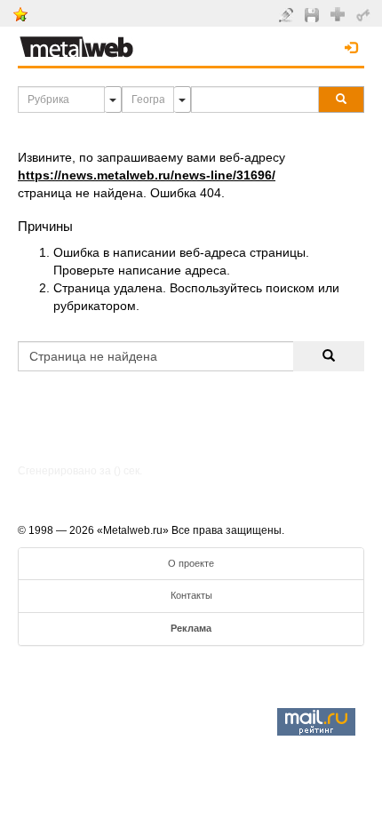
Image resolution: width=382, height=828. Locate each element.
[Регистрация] (339, 13)
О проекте (191, 563)
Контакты (191, 595)
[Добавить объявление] (288, 14)
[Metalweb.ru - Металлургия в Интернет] (76, 42)
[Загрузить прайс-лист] (314, 14)
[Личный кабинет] (365, 14)
